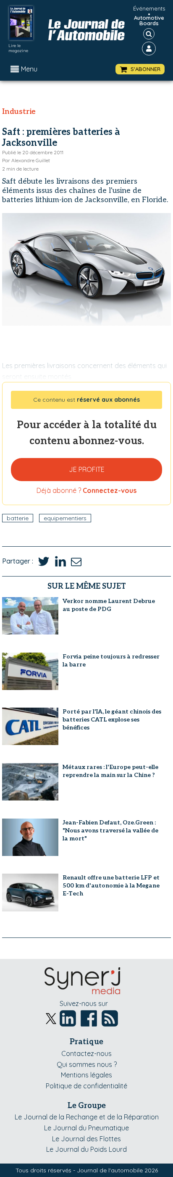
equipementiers (65, 518)
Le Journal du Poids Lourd (86, 1149)
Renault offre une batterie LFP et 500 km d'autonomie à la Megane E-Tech (111, 885)
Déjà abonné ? (86, 490)
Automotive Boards (149, 20)
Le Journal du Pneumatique (86, 1128)
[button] (140, 69)
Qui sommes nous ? (87, 1064)
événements (149, 8)
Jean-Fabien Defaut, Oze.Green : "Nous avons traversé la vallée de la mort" (110, 830)
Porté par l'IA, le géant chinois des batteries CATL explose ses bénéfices (112, 719)
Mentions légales (86, 1075)
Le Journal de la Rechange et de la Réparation (87, 1117)
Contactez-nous (86, 1053)
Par (26, 160)
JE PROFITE (87, 469)
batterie (18, 518)
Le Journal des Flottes (86, 1139)
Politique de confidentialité (86, 1086)
